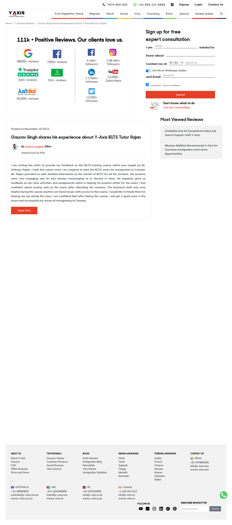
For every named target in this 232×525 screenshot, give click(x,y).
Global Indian (204, 13)
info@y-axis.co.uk (92, 494)
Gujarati (123, 465)
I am (149, 47)
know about (155, 55)
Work (110, 13)
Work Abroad (90, 458)
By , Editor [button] (36, 146)
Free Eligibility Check (69, 13)
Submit (180, 94)
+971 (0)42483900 (57, 491)
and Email (153, 76)
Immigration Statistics (95, 472)
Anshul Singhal (34, 146)
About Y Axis (18, 458)
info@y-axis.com (199, 466)
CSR (13, 465)
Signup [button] (184, 4)
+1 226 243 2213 (128, 491)
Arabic (158, 458)
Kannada (124, 476)
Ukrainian (159, 476)
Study (124, 13)
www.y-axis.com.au (22, 498)
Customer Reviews (24, 23)
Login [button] (198, 4)
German (158, 468)
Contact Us (216, 4)
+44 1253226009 (92, 491)
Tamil (121, 461)
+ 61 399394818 (20, 491)
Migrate (95, 13)
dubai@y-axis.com (57, 494)
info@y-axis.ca (127, 494)
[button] (191, 133)
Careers (15, 461)
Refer (169, 13)
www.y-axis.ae (55, 498)
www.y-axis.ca (127, 498)
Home (9, 23)
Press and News (20, 472)
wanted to (206, 47)
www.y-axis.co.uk (92, 498)
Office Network (19, 468)
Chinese (158, 465)
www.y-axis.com (199, 469)
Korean (158, 472)
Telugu (122, 468)
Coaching (153, 13)
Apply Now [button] (24, 210)
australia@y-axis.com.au (24, 494)
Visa (137, 13)
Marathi (123, 472)
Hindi (121, 458)
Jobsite (184, 13)
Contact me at (156, 64)
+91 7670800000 (199, 462)
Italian (157, 479)
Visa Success (54, 468)
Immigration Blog (92, 461)
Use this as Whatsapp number (169, 70)
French (158, 461)
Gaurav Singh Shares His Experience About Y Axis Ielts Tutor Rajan (72, 23)
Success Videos (55, 458)
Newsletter (89, 465)
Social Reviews (55, 465)
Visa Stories (89, 468)
